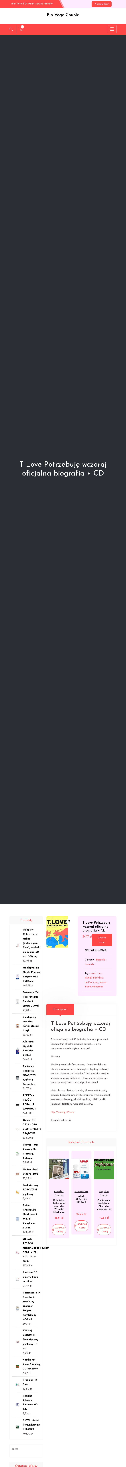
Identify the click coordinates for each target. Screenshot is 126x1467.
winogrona (97, 986)
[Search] (11, 29)
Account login (102, 4)
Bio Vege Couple (63, 15)
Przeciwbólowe (81, 1191)
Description (60, 1009)
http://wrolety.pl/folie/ (62, 1112)
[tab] (60, 1009)
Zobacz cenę (102, 940)
